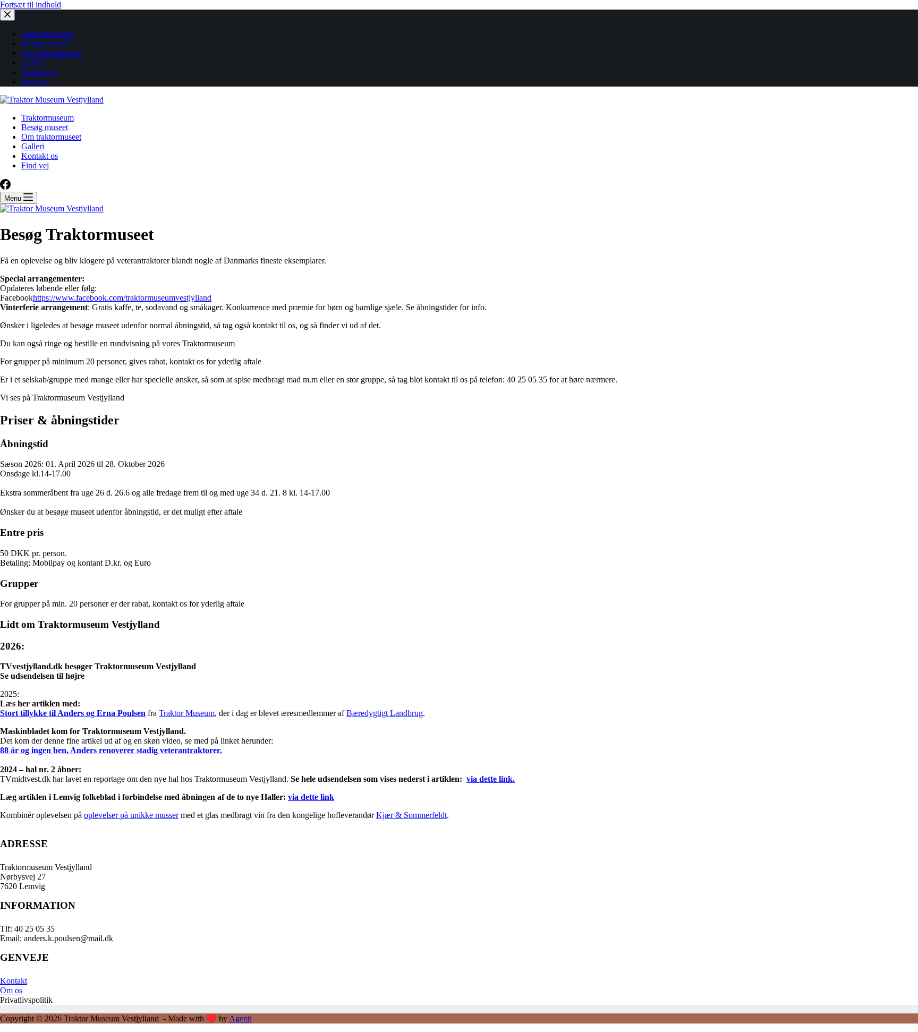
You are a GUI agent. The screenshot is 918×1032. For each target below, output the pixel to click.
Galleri (32, 146)
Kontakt (13, 980)
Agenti (240, 1018)
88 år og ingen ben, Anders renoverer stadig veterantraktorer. (111, 750)
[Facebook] (5, 186)
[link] (187, 713)
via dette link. (490, 778)
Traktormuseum (47, 117)
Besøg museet (44, 127)
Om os (11, 990)
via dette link (311, 796)
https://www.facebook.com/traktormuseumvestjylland (122, 297)
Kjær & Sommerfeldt (411, 815)
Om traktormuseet (51, 136)
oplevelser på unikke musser (131, 815)
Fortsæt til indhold (30, 4)
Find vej (35, 165)
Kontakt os (39, 155)
